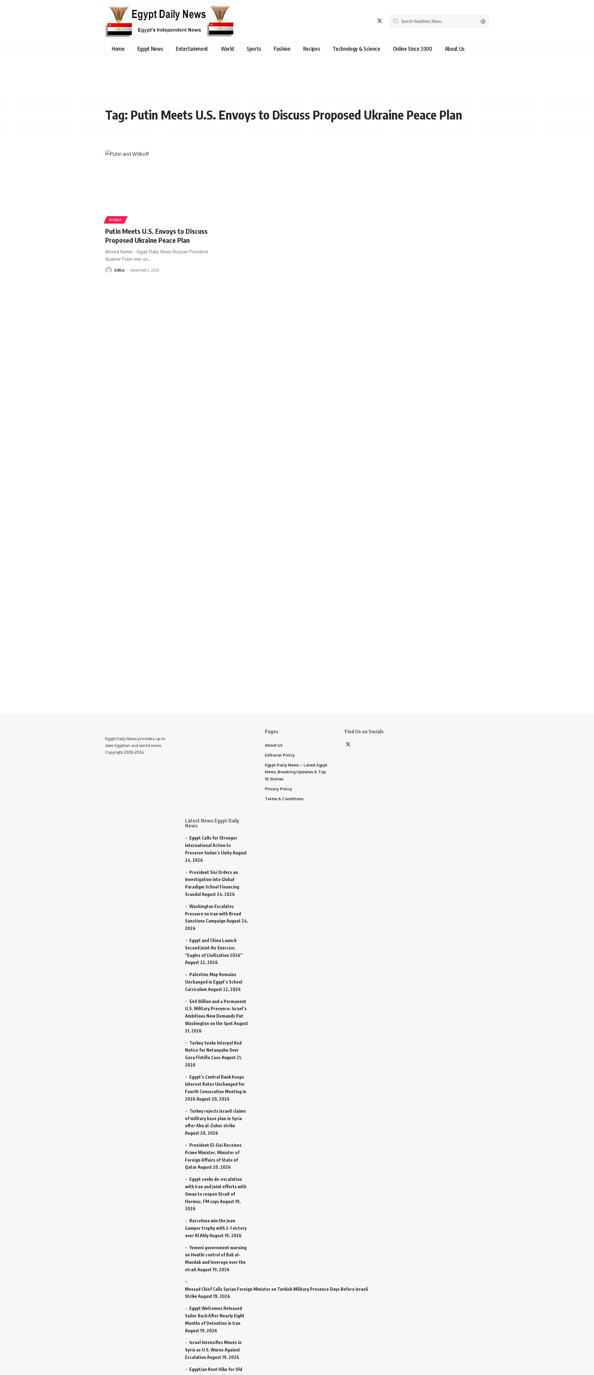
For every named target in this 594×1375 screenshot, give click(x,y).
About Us (273, 745)
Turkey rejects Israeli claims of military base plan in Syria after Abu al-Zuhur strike (215, 1118)
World (115, 220)
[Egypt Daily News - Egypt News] (170, 21)
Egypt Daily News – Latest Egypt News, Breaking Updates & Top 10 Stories (296, 771)
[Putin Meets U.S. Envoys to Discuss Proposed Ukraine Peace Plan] (165, 186)
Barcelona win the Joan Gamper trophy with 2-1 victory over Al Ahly (216, 1228)
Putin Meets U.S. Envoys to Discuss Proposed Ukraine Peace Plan (156, 235)
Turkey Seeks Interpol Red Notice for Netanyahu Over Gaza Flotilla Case (213, 1050)
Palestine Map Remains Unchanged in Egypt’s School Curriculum (213, 982)
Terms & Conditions (284, 798)
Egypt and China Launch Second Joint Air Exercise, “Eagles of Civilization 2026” (214, 948)
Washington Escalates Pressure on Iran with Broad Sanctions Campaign (213, 914)
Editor (119, 270)
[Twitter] (380, 21)
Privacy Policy (278, 788)
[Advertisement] (156, 74)
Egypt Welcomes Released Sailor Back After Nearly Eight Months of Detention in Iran (214, 1316)
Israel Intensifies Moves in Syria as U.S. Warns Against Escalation (213, 1350)
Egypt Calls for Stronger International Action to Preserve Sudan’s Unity (211, 845)
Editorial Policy (280, 755)
